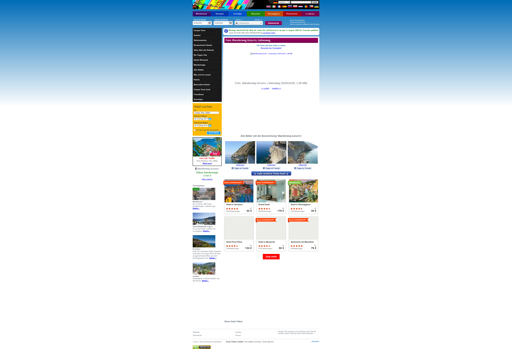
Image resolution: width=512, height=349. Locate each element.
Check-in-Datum (200, 20)
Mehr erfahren (207, 179)
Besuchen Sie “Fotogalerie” (271, 48)
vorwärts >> (276, 88)
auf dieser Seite (269, 33)
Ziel (195, 110)
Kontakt (238, 332)
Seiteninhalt (197, 335)
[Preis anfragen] (221, 194)
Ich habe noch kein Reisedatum (207, 130)
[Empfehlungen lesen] (217, 194)
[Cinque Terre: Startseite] (209, 4)
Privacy (238, 335)
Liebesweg (240, 165)
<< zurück (265, 88)
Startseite (196, 332)
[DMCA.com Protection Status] (202, 346)
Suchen (214, 133)
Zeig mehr (271, 256)
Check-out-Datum (221, 20)
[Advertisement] (271, 110)
